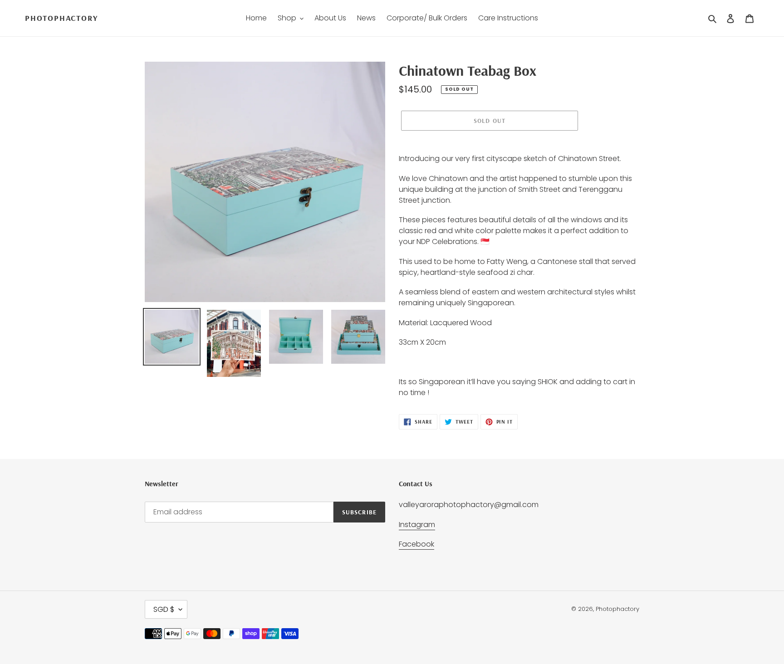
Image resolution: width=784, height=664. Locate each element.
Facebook (416, 544)
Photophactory (61, 18)
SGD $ (163, 609)
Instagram (417, 524)
